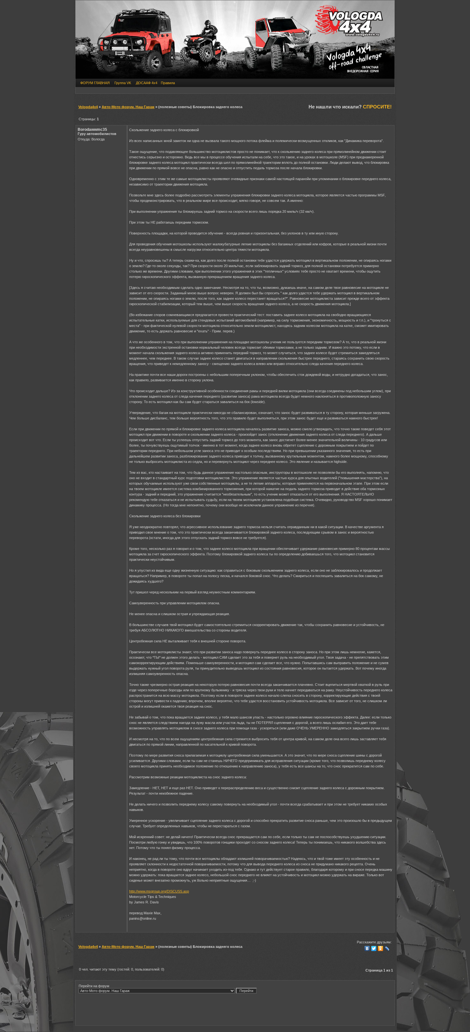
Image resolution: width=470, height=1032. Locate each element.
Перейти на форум (94, 986)
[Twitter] (374, 948)
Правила (168, 83)
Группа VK (122, 83)
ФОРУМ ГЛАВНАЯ (95, 83)
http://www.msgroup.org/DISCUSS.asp (159, 891)
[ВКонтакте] (367, 948)
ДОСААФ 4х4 (146, 83)
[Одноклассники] (380, 948)
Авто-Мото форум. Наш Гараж (128, 107)
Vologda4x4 (88, 107)
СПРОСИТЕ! (377, 106)
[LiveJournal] (387, 948)
